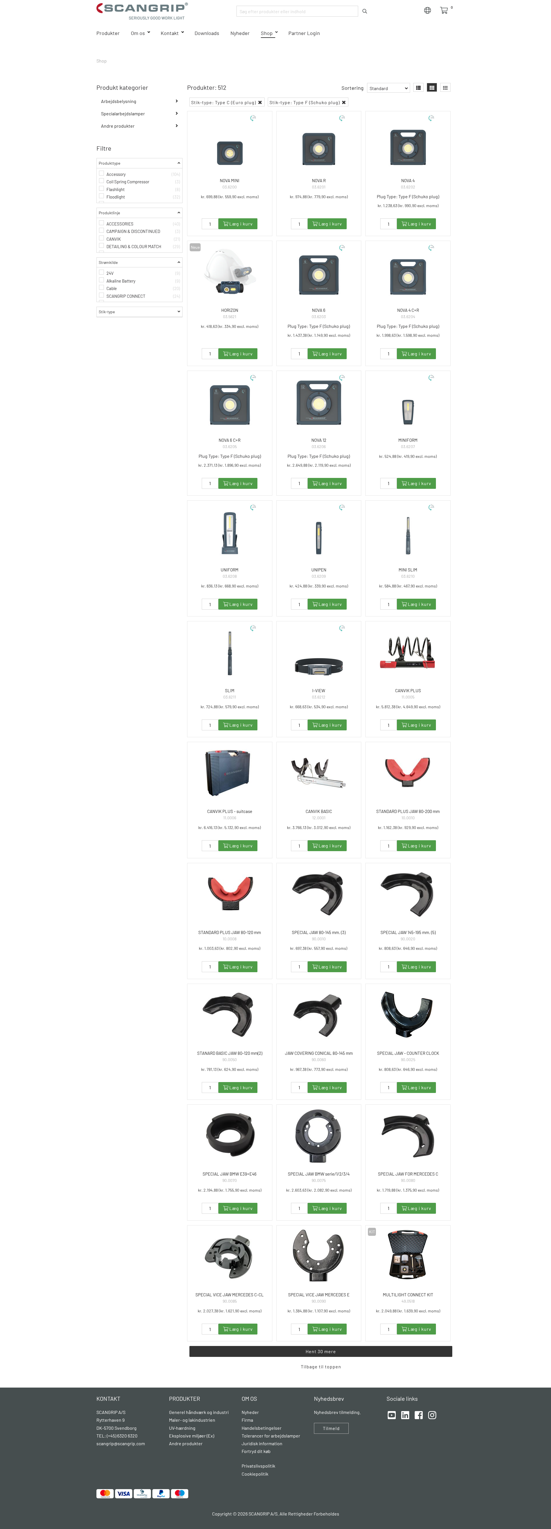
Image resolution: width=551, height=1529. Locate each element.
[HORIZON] (229, 272)
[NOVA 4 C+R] (408, 272)
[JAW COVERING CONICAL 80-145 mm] (319, 1015)
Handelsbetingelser (262, 1428)
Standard (379, 88)
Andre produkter (118, 126)
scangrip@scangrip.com (120, 1443)
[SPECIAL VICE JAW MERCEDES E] (319, 1256)
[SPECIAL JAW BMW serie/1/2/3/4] (319, 1135)
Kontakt (170, 33)
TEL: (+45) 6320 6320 (117, 1435)
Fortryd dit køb (256, 1451)
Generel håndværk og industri (199, 1412)
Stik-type (107, 311)
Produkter (108, 33)
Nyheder (240, 33)
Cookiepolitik (255, 1474)
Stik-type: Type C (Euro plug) (224, 102)
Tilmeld (331, 1428)
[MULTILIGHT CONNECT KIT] (408, 1256)
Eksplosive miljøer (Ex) (191, 1435)
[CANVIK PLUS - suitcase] (229, 773)
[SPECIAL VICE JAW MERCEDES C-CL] (229, 1256)
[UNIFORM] (229, 531)
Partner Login (304, 33)
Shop (267, 33)
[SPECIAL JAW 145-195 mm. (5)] (408, 894)
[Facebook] (419, 1414)
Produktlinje (109, 212)
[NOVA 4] (408, 142)
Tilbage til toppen (321, 1366)
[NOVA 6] (319, 272)
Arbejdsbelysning (118, 101)
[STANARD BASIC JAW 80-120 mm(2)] (229, 1015)
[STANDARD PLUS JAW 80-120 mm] (229, 894)
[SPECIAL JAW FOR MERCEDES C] (408, 1135)
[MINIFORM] (408, 402)
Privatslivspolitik (258, 1465)
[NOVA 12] (319, 402)
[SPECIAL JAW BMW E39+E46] (229, 1135)
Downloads (207, 33)
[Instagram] (432, 1414)
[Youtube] (392, 1414)
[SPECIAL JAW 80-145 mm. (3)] (319, 894)
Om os (138, 33)
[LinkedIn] (405, 1414)
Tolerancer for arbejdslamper (271, 1435)
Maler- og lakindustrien (192, 1420)
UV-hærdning (182, 1428)
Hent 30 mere (321, 1351)
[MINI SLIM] (408, 531)
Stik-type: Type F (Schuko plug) (305, 102)
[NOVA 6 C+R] (229, 402)
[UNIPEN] (319, 531)
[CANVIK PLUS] (408, 652)
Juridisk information (262, 1443)
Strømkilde (108, 262)
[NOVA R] (319, 142)
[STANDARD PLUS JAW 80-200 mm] (408, 773)
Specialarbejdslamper (123, 113)
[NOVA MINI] (229, 142)
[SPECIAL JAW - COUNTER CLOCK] (408, 1015)
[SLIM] (229, 652)
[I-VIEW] (319, 652)
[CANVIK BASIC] (319, 773)
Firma (247, 1420)
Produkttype (109, 163)
